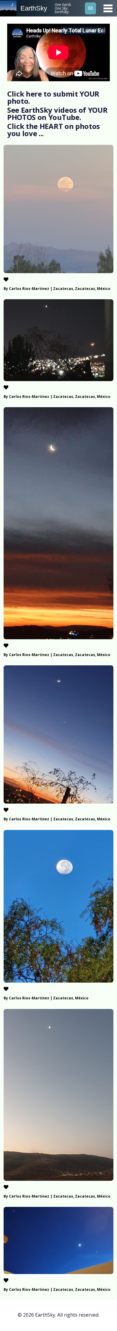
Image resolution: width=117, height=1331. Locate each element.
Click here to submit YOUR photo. (53, 97)
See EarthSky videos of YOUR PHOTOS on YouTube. (57, 113)
